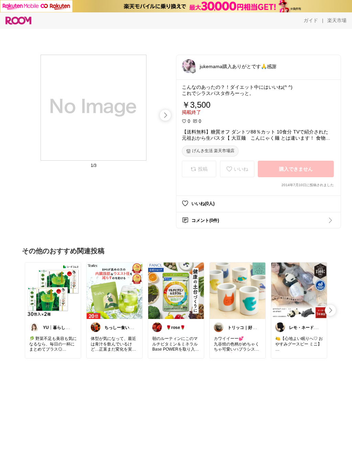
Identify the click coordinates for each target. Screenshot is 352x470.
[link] (53, 290)
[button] (189, 66)
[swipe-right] (165, 115)
